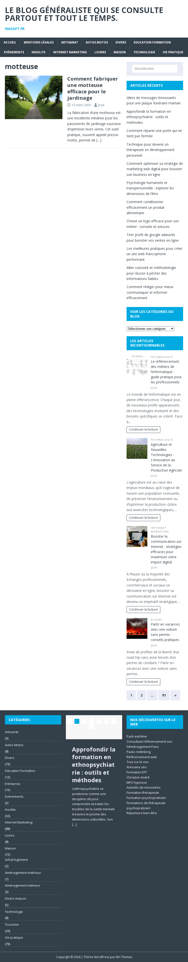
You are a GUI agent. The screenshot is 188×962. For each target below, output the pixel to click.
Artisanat (69, 42)
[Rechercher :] (154, 69)
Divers (121, 42)
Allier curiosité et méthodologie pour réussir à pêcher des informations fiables (151, 273)
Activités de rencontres (144, 787)
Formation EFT (137, 772)
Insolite (39, 52)
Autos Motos (97, 42)
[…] (98, 140)
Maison (120, 52)
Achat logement (16, 859)
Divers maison (15, 898)
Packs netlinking (139, 752)
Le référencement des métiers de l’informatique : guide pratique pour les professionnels (166, 371)
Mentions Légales (39, 42)
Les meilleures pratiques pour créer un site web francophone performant (154, 254)
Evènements (14, 52)
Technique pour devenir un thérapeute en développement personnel (151, 150)
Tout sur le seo (138, 762)
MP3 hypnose (137, 782)
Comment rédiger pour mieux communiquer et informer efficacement (150, 292)
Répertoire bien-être (142, 813)
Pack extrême (137, 736)
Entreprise (12, 783)
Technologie (144, 52)
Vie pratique (173, 52)
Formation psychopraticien (146, 797)
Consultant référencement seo (149, 741)
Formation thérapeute (143, 792)
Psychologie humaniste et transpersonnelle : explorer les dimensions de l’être (150, 188)
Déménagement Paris (143, 746)
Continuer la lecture (143, 429)
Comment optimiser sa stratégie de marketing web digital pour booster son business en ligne (155, 169)
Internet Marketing (70, 52)
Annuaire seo (137, 767)
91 (164, 695)
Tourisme (12, 924)
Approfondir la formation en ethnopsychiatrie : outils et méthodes (149, 117)
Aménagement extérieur (23, 872)
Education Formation (152, 42)
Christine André (138, 777)
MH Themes (124, 957)
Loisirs (100, 52)
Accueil (10, 42)
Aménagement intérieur (22, 885)
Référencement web (142, 757)
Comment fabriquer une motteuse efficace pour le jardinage (92, 88)
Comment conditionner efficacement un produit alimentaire (145, 207)
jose (101, 105)
